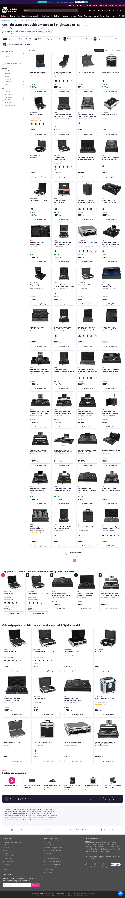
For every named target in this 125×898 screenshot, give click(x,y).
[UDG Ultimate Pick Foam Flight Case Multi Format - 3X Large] (55, 81)
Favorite (107, 10)
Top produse (9, 861)
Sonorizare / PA (33, 16)
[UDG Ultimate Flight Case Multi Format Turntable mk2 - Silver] (55, 335)
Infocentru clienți (10, 856)
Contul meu (95, 10)
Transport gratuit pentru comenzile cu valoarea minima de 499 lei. (103, 858)
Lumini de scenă (51, 867)
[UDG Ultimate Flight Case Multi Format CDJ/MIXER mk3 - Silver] (103, 166)
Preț (3, 88)
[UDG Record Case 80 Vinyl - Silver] (79, 535)
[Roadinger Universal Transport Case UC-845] (36, 124)
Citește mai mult (7, 34)
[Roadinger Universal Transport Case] (32, 124)
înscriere (35, 885)
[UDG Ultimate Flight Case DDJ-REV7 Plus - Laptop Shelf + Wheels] (103, 209)
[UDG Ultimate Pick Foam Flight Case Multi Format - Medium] (63, 81)
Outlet (5, 16)
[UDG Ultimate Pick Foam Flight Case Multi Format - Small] (59, 81)
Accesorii (114, 16)
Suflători (57, 16)
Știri (6, 850)
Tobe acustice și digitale (53, 861)
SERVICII (81, 5)
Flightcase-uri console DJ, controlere (19, 39)
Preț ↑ (106, 50)
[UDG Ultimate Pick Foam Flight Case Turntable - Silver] (55, 535)
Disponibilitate (8, 51)
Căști (107, 16)
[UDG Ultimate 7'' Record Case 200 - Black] (55, 209)
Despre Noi (8, 845)
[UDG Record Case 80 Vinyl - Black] (103, 81)
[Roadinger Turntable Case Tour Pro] (32, 209)
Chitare (12, 16)
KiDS (122, 16)
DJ (51, 16)
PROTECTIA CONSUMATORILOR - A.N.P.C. (48, 895)
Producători (8, 859)
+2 (71, 81)
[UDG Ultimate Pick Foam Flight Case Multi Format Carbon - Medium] (83, 209)
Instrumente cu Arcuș (69, 16)
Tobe (80, 16)
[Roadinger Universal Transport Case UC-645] (39, 124)
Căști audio (49, 870)
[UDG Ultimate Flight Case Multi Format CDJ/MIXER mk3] (79, 123)
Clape (18, 16)
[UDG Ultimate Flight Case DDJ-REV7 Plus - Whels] (103, 251)
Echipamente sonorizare (53, 850)
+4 (47, 123)
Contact (7, 864)
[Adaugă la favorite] (49, 55)
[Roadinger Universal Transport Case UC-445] (43, 124)
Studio (24, 16)
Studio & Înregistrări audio (54, 848)
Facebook (88, 867)
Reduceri (119, 50)
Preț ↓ (112, 50)
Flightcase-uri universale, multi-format (20, 44)
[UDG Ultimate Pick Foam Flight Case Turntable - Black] (55, 251)
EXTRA (72, 5)
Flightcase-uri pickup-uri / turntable (78, 39)
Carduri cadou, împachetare (13, 842)
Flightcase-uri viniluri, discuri (107, 39)
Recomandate (99, 50)
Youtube (97, 867)
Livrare (5, 61)
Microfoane (45, 16)
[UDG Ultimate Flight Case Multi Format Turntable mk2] (55, 293)
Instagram (105, 867)
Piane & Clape (50, 845)
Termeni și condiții (83, 894)
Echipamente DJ (51, 856)
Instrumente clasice (52, 859)
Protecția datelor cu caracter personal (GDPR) (75, 895)
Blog (6, 853)
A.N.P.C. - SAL (9, 869)
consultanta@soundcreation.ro (111, 800)
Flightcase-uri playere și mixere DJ (49, 39)
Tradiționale (88, 16)
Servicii (7, 848)
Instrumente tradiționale (53, 864)
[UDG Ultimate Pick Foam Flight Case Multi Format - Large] (67, 81)
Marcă (4, 68)
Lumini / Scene (99, 16)
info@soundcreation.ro (109, 798)
